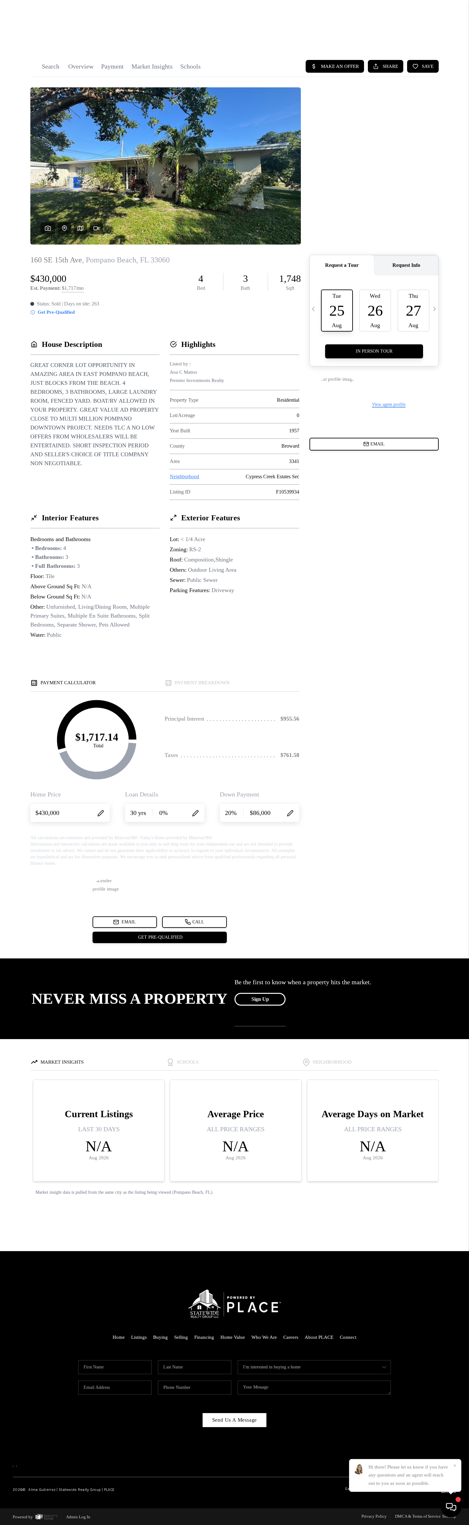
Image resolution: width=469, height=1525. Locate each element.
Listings (139, 1337)
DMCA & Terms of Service (418, 1516)
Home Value (232, 1337)
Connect (348, 1337)
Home (119, 1337)
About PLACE (319, 1337)
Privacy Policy (374, 1516)
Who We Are (264, 1337)
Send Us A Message (234, 1420)
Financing (204, 1337)
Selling (181, 1337)
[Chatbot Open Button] (451, 1507)
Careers (290, 1337)
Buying (160, 1337)
